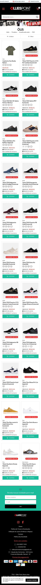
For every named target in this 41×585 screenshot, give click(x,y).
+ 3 (31, 64)
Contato (20, 534)
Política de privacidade (20, 536)
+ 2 (11, 186)
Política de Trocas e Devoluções (20, 529)
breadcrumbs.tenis (24, 32)
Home (20, 526)
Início (7, 32)
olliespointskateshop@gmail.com (21, 549)
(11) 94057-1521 (22, 544)
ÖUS (23, 59)
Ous (3, 59)
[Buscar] (37, 17)
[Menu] (3, 8)
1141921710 (22, 547)
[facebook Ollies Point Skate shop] (23, 522)
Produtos (14, 32)
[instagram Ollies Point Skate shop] (18, 522)
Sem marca (25, 462)
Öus (23, 380)
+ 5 (31, 226)
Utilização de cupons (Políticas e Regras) (20, 531)
